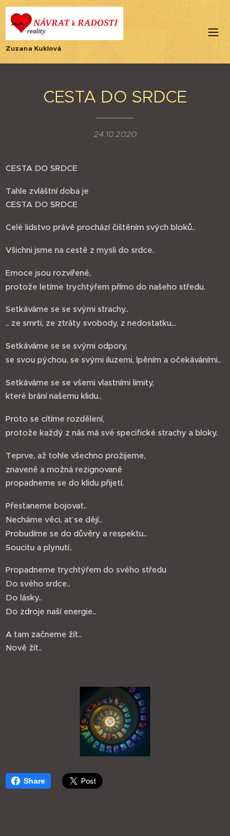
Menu (213, 32)
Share (34, 780)
